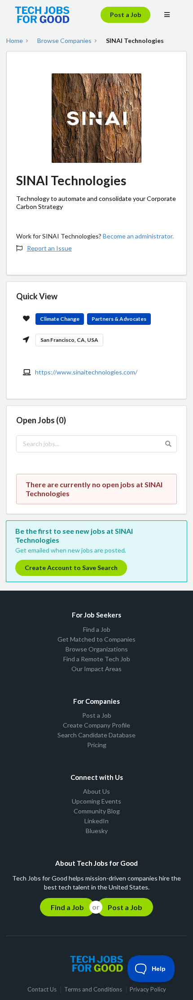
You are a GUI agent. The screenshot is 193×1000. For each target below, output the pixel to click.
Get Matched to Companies (96, 639)
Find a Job (96, 629)
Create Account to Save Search (71, 567)
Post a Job (125, 14)
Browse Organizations (97, 649)
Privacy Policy (148, 989)
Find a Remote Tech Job (96, 659)
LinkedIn (96, 821)
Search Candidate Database (96, 735)
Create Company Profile (96, 725)
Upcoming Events (96, 801)
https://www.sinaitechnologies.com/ (86, 372)
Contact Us (42, 989)
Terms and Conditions (93, 989)
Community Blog (97, 811)
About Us (96, 791)
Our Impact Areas (96, 668)
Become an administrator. (138, 236)
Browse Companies (64, 41)
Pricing (96, 745)
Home (14, 41)
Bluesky (97, 830)
